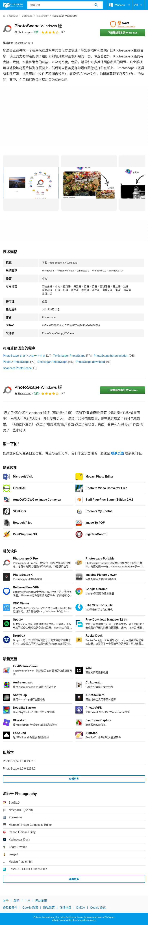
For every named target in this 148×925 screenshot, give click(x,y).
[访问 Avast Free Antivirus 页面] (122, 24)
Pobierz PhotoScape (16, 361)
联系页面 (117, 453)
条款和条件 (10, 907)
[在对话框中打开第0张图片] (31, 183)
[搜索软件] (96, 5)
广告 (27, 900)
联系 (16, 900)
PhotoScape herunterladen (111, 355)
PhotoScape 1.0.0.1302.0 (19, 761)
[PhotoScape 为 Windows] (7, 28)
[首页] (4, 16)
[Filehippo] (13, 5)
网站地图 (41, 900)
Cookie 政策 (30, 907)
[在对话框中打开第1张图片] (89, 183)
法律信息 (65, 907)
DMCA (80, 907)
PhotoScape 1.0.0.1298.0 (19, 768)
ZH (136, 4)
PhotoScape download (90, 361)
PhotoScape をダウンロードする (24, 355)
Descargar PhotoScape (52, 361)
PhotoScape (38, 25)
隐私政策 (49, 907)
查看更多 (74, 778)
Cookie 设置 (98, 907)
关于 (6, 900)
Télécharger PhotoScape (69, 355)
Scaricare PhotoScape (17, 368)
